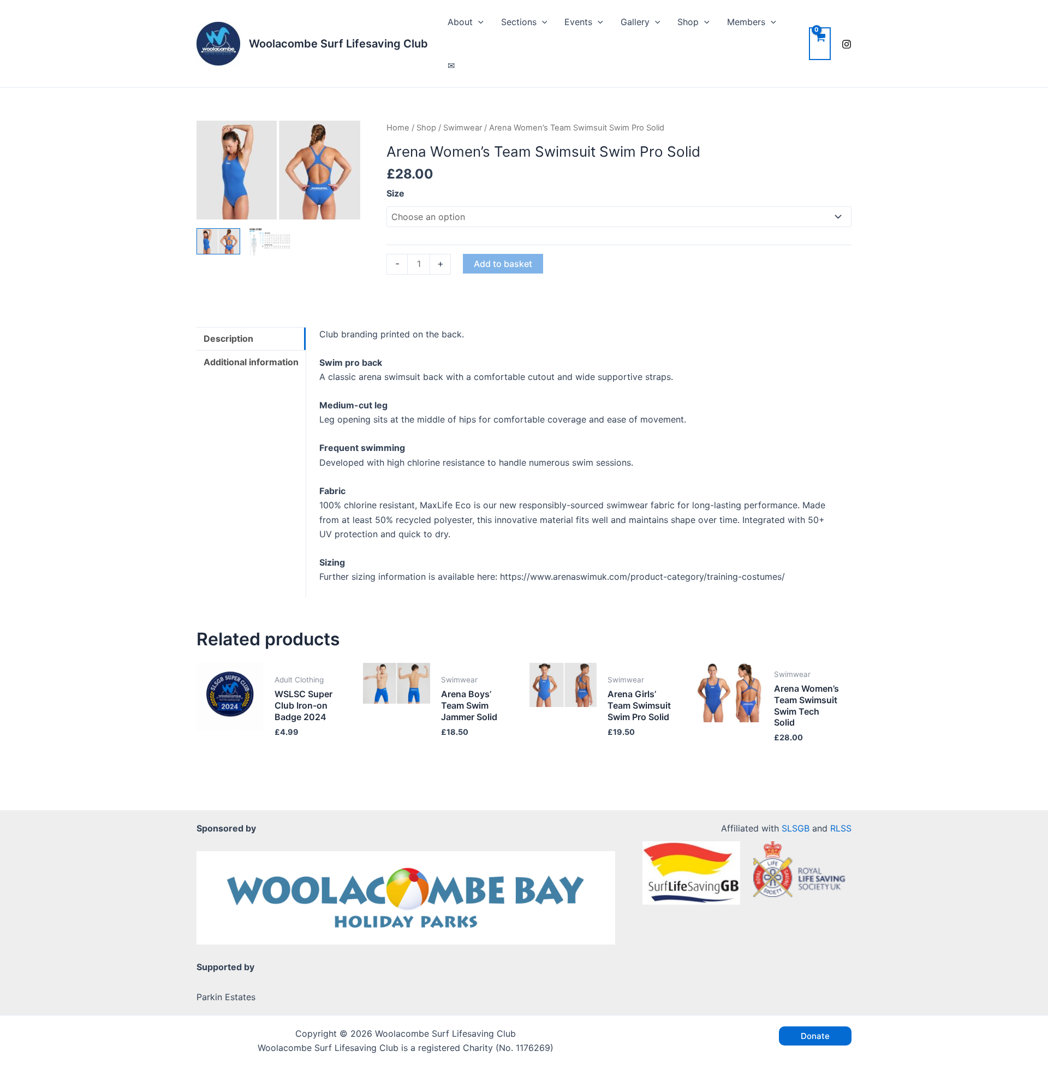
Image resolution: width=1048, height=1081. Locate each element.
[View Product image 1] (218, 241)
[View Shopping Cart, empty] (820, 43)
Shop (688, 21)
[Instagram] (846, 44)
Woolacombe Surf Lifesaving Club (338, 43)
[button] (478, 22)
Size (395, 193)
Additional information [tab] (251, 362)
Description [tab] (228, 338)
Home (397, 128)
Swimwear (462, 128)
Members (746, 21)
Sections (519, 21)
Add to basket (503, 263)
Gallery (635, 21)
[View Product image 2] (270, 242)
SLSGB (795, 828)
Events (578, 21)
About (460, 21)
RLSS (840, 828)
